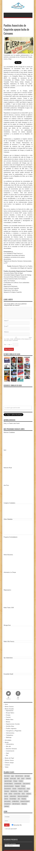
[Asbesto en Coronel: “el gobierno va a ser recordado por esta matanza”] (27, 377)
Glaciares (6, 791)
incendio (26, 791)
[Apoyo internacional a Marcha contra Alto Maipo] (20, 360)
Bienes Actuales (9, 709)
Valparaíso (24, 803)
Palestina (24, 798)
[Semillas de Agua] (18, 7)
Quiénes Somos (9, 760)
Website (6, 332)
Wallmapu (8, 737)
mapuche (28, 793)
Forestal (8, 717)
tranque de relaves (25, 801)
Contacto (7, 765)
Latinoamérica (10, 744)
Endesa (23, 786)
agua (12, 776)
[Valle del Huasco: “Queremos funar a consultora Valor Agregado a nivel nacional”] (20, 366)
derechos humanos (8, 786)
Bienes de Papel (9, 758)
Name (5, 320)
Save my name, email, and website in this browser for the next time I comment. (18, 339)
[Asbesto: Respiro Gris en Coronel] (7, 366)
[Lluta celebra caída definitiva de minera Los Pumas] (14, 372)
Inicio (6, 704)
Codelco (21, 781)
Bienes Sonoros (9, 706)
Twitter (6, 767)
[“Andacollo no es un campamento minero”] (7, 360)
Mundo (7, 742)
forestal (14, 788)
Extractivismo (7, 788)
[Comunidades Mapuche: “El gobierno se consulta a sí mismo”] (14, 366)
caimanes (28, 778)
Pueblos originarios (11, 728)
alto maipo (27, 776)
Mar (7, 755)
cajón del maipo (8, 781)
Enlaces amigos (9, 762)
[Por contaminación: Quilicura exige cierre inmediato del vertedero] (20, 372)
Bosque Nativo (10, 713)
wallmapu (6, 806)
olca (19, 798)
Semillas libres (10, 726)
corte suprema (26, 783)
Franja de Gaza (21, 788)
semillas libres (15, 801)
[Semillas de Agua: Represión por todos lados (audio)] (14, 360)
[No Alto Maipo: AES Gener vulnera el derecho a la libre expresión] (27, 360)
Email (5, 326)
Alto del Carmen (19, 776)
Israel (5, 793)
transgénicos (7, 803)
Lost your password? (11, 828)
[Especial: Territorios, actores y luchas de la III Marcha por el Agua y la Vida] (14, 379)
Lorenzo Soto (17, 793)
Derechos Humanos (11, 748)
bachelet (6, 778)
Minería (8, 721)
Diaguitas (17, 786)
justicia (10, 793)
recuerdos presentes (10, 843)
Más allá (8, 746)
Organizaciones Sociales (13, 724)
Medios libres (9, 719)
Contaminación (10, 751)
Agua (7, 753)
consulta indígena (8, 783)
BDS (18, 778)
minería (6, 798)
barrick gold (13, 778)
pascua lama (7, 801)
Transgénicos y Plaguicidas (13, 730)
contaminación (17, 783)
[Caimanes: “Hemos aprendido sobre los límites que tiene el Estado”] (7, 372)
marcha (6, 796)
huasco (20, 791)
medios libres (13, 796)
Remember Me (17, 825)
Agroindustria (9, 710)
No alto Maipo (13, 798)
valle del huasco (16, 803)
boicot (22, 778)
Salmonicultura (10, 733)
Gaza (28, 788)
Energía (8, 715)
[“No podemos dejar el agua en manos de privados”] (20, 379)
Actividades (8, 740)
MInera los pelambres (23, 796)
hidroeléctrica (14, 791)
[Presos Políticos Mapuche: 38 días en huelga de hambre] (7, 379)
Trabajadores (9, 735)
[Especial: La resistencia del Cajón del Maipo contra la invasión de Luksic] (27, 372)
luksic (23, 793)
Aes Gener (7, 776)
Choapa (15, 781)
